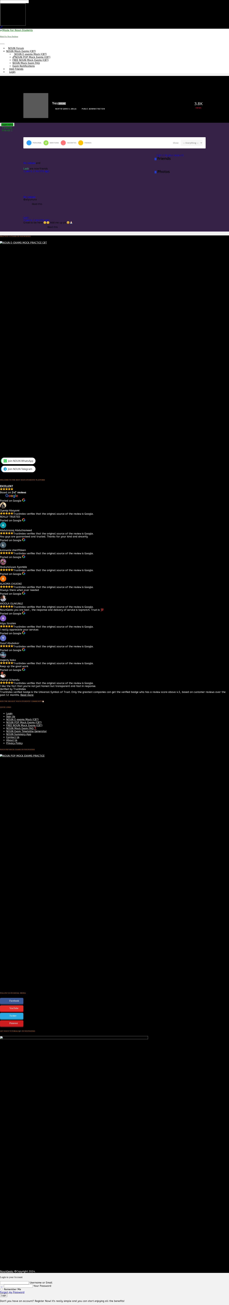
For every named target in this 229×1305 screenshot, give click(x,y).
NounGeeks (6, 1271)
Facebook (14, 1000)
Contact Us (12, 737)
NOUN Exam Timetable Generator (26, 731)
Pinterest (13, 1023)
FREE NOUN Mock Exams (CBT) (30, 60)
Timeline (7, 127)
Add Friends (16, 69)
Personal (37, 143)
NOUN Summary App (18, 734)
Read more (26, 695)
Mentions (54, 143)
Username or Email (41, 1282)
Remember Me (12, 1289)
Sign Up (10, 716)
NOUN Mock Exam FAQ (26, 63)
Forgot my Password (12, 1292)
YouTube (13, 1008)
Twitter (12, 1015)
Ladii (26, 168)
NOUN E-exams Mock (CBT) (30, 54)
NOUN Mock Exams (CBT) (21, 51)
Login (12, 71)
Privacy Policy (14, 743)
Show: (176, 143)
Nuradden (29, 163)
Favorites (71, 143)
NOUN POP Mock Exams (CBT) (32, 57)
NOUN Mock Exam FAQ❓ (21, 728)
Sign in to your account (169, 155)
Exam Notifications (23, 66)
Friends (7, 130)
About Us (11, 740)
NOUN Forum (16, 48)
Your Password (42, 1285)
